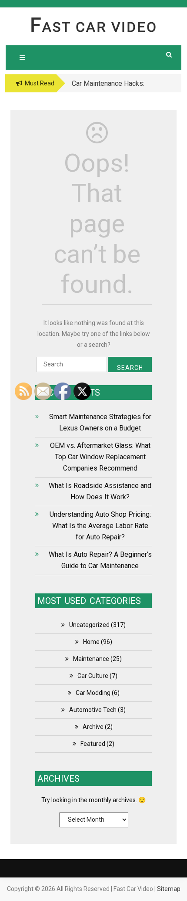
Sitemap (168, 888)
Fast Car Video (93, 27)
